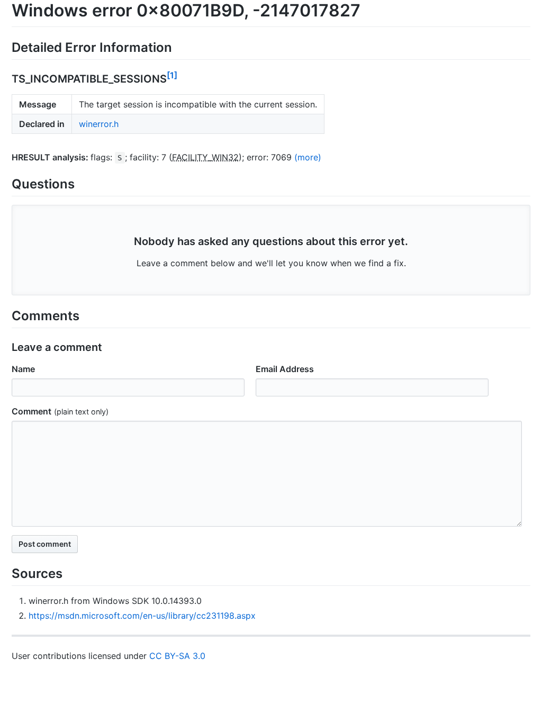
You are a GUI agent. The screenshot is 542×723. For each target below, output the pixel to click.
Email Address (285, 369)
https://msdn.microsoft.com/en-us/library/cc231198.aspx (142, 615)
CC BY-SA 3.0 (177, 655)
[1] (172, 75)
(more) (307, 157)
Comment (31, 411)
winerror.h (99, 124)
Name (23, 369)
